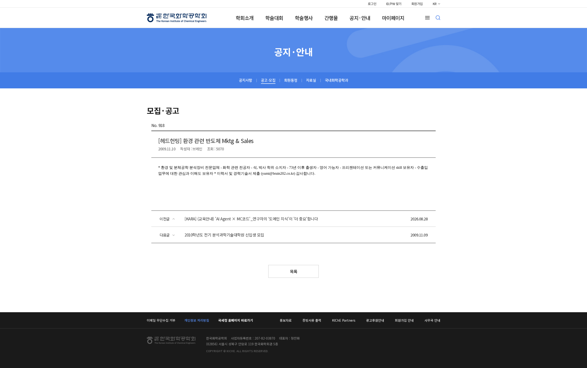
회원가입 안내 (404, 320)
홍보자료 (286, 320)
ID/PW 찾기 (393, 3)
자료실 (311, 80)
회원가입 (417, 3)
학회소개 (245, 17)
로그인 (372, 3)
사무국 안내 (432, 320)
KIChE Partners (343, 320)
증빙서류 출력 (311, 320)
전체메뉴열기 (427, 17)
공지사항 (245, 80)
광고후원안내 (375, 320)
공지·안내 (359, 17)
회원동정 (290, 80)
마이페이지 (393, 17)
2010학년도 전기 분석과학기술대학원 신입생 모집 (224, 235)
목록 (293, 271)
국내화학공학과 (336, 80)
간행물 (331, 17)
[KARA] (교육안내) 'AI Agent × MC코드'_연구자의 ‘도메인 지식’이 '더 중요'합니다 (251, 219)
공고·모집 (268, 80)
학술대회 (274, 17)
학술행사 (304, 17)
